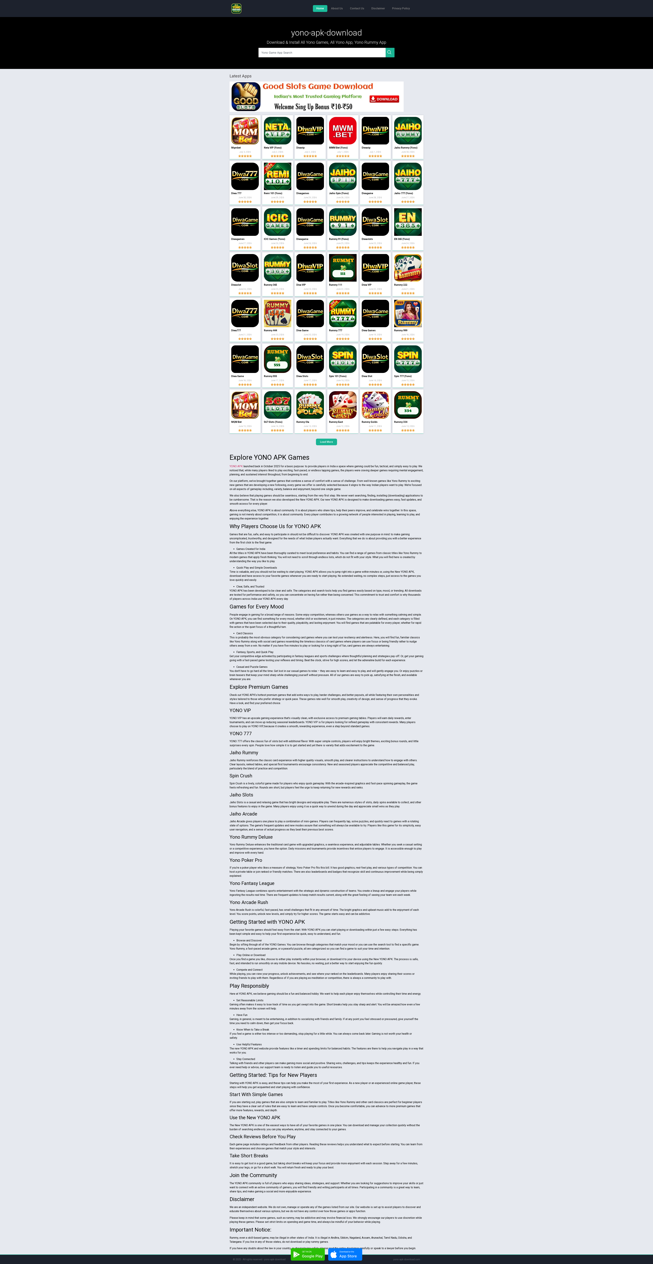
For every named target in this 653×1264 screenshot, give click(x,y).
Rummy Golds (370, 422)
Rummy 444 (270, 330)
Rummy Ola (302, 422)
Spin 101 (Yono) (338, 376)
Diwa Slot (367, 376)
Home (320, 8)
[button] (326, 442)
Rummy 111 (335, 284)
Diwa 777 (236, 193)
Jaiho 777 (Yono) (403, 193)
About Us (337, 8)
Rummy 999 (400, 330)
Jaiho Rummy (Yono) (405, 147)
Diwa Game (237, 376)
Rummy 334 (400, 422)
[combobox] (322, 52)
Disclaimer (378, 8)
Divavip (300, 147)
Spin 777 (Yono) (403, 376)
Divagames (302, 193)
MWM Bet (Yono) (338, 147)
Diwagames (238, 239)
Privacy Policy (401, 8)
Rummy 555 (270, 376)
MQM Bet (236, 422)
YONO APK (236, 466)
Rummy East (336, 422)
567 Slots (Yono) (273, 422)
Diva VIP (301, 284)
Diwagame (302, 239)
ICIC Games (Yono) (274, 239)
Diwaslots (367, 239)
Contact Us (357, 8)
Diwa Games (369, 330)
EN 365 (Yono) (402, 239)
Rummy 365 (270, 284)
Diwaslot (236, 284)
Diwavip (366, 147)
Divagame (367, 193)
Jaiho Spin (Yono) (339, 193)
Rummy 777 (335, 330)
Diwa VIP (367, 284)
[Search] (390, 52)
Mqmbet (236, 147)
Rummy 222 (400, 284)
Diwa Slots (302, 376)
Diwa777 (236, 330)
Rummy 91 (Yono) (339, 239)
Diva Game (302, 330)
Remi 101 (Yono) (273, 193)
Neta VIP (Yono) (273, 147)
